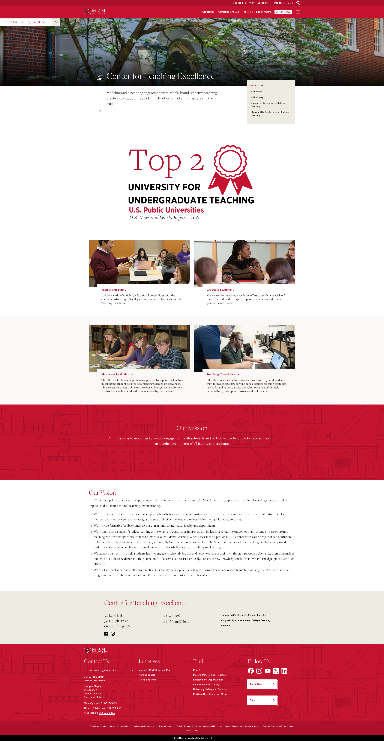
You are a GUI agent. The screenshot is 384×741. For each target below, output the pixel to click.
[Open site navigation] (298, 12)
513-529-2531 (114, 708)
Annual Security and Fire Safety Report (242, 726)
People (197, 670)
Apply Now (283, 11)
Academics (208, 12)
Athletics (248, 12)
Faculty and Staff (112, 290)
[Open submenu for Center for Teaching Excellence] (56, 22)
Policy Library (192, 731)
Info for (278, 3)
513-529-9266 (171, 615)
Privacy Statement (165, 726)
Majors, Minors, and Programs (209, 674)
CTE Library (257, 97)
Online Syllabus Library (206, 684)
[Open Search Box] (298, 3)
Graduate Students (219, 290)
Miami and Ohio (147, 679)
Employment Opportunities (208, 679)
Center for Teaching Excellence (24, 22)
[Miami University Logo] (95, 12)
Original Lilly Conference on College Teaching (245, 620)
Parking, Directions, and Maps (210, 694)
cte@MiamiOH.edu (176, 621)
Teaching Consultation (221, 374)
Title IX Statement (185, 726)
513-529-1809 (109, 703)
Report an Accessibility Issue (209, 726)
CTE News (256, 91)
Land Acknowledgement (143, 726)
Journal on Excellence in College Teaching (243, 615)
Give (290, 3)
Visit (251, 3)
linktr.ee (225, 625)
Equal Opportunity (98, 726)
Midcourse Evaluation (115, 374)
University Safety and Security (210, 689)
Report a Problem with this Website (278, 726)
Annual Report (147, 674)
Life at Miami (263, 12)
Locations (263, 3)
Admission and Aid (228, 12)
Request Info (239, 3)
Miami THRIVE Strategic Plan (155, 670)
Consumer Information (119, 726)
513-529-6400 (107, 712)
